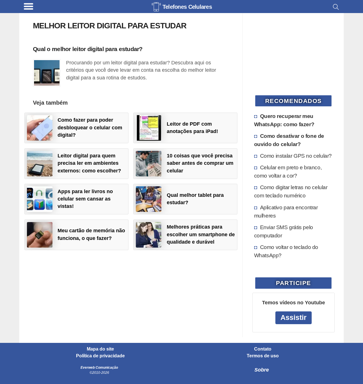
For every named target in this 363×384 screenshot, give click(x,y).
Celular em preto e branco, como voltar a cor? (288, 171)
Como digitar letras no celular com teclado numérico (291, 191)
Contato (262, 349)
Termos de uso (263, 356)
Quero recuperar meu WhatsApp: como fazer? (284, 120)
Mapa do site (100, 349)
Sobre (261, 370)
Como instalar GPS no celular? (296, 156)
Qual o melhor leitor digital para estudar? (88, 49)
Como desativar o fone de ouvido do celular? (289, 140)
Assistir (293, 317)
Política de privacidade (100, 356)
